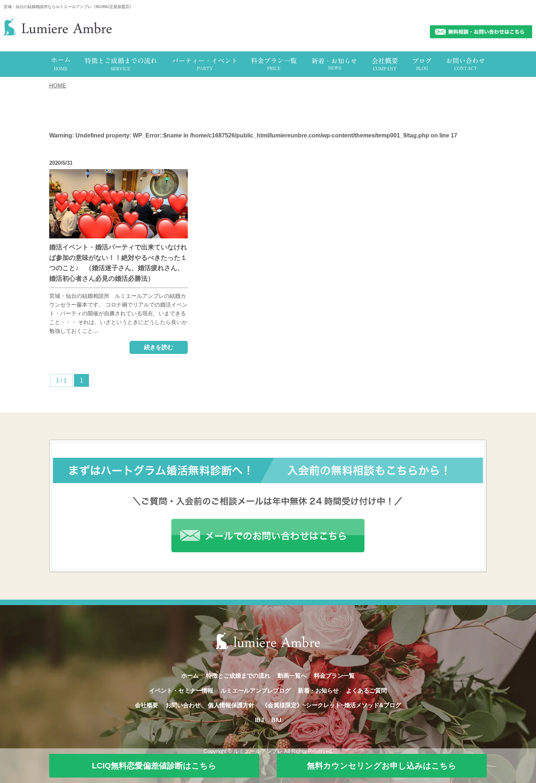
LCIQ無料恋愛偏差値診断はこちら (154, 765)
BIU (276, 720)
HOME (57, 85)
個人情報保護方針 (231, 705)
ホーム (190, 676)
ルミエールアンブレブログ (256, 690)
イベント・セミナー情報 (181, 690)
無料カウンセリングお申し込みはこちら (382, 765)
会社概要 (146, 705)
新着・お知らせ (318, 690)
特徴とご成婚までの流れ (238, 676)
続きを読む (158, 347)
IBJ (259, 720)
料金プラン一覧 (334, 676)
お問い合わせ (183, 705)
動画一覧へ (292, 676)
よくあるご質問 (366, 690)
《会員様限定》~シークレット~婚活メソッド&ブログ (331, 705)
